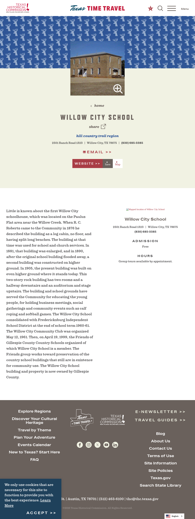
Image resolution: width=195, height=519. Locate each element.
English (175, 516)
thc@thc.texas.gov (142, 499)
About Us (160, 441)
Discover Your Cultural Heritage (34, 420)
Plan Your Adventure (34, 437)
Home (99, 105)
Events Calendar (34, 445)
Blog (160, 433)
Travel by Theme (34, 430)
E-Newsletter (156, 411)
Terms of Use (160, 456)
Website (84, 163)
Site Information (160, 463)
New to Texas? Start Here (34, 452)
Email (95, 152)
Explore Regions (34, 411)
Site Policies (160, 470)
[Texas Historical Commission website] (17, 8)
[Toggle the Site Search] (160, 8)
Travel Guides (156, 420)
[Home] (97, 8)
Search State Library (160, 485)
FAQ (34, 459)
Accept (37, 513)
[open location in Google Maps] (145, 209)
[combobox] (174, 516)
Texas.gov (160, 478)
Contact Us (160, 448)
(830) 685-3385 (132, 143)
